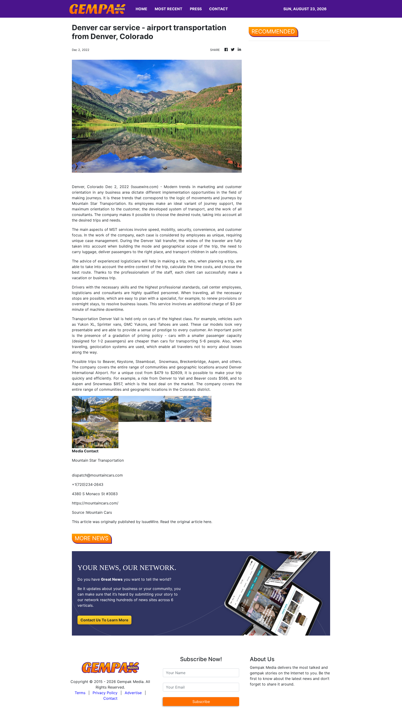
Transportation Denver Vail (95, 318)
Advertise (133, 692)
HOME (141, 9)
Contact (110, 698)
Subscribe (201, 701)
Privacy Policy (105, 692)
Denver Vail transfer (158, 240)
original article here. (194, 521)
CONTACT (218, 9)
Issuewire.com (144, 186)
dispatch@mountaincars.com (97, 475)
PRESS (196, 9)
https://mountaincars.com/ (95, 503)
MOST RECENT (168, 9)
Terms (80, 692)
